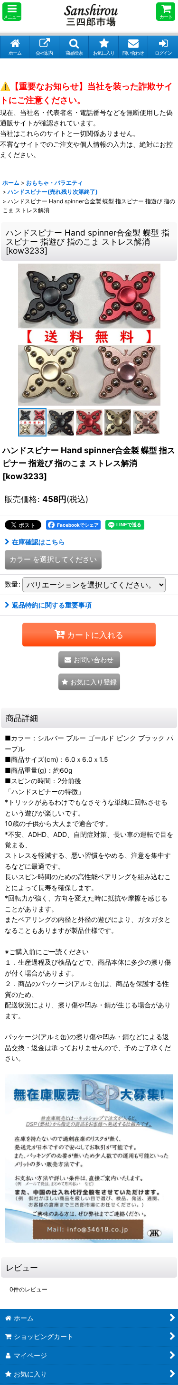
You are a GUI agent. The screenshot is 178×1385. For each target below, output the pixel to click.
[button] (11, 11)
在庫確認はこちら (38, 542)
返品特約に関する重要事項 (52, 605)
